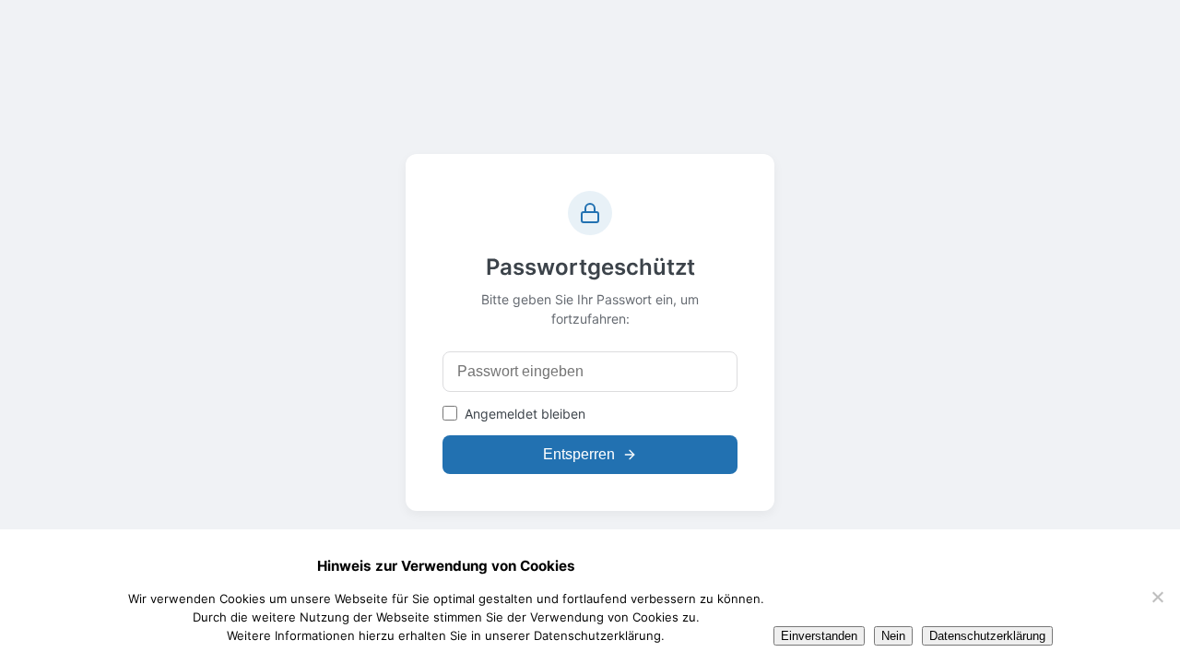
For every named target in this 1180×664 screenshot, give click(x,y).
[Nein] (1157, 596)
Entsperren (579, 454)
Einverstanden (819, 636)
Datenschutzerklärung (987, 636)
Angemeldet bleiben (525, 413)
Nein (893, 636)
